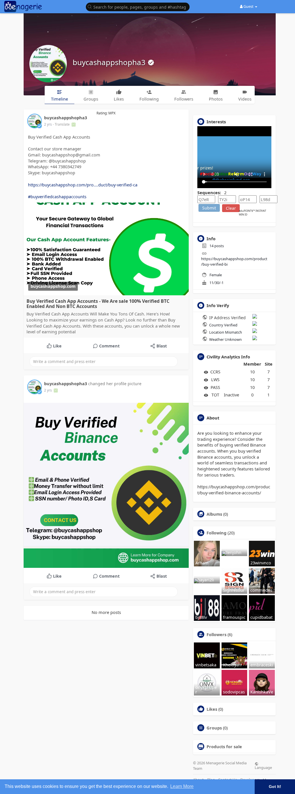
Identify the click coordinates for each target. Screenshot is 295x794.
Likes (212, 709)
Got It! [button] (275, 786)
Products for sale (224, 746)
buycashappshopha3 (110, 62)
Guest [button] (248, 6)
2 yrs (48, 124)
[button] (139, 6)
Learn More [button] (182, 786)
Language (263, 767)
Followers (216, 634)
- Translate (62, 124)
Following (216, 532)
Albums (214, 514)
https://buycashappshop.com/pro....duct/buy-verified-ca (82, 185)
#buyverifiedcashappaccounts (57, 196)
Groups (214, 727)
